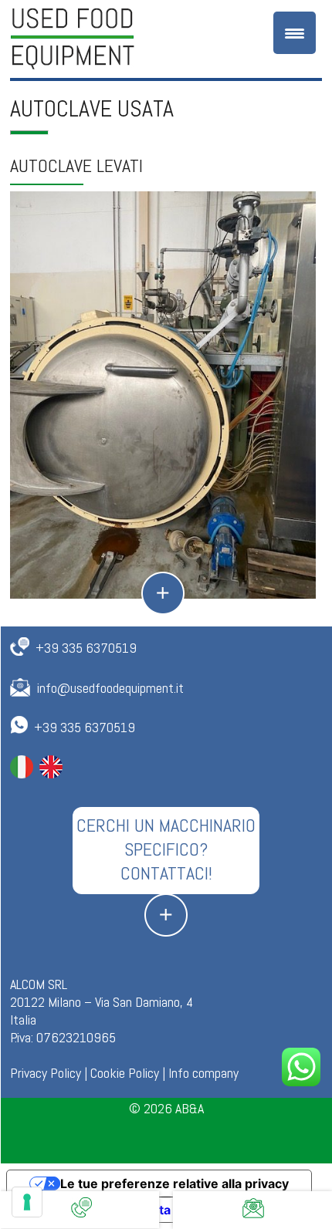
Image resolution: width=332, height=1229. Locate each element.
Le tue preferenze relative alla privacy (174, 1183)
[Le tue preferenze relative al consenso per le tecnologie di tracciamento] (27, 1202)
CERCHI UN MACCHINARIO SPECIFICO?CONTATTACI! (166, 849)
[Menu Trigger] (294, 33)
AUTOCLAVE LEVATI (76, 165)
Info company (203, 1073)
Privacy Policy (45, 1073)
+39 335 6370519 (86, 648)
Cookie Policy (124, 1073)
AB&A (189, 1108)
